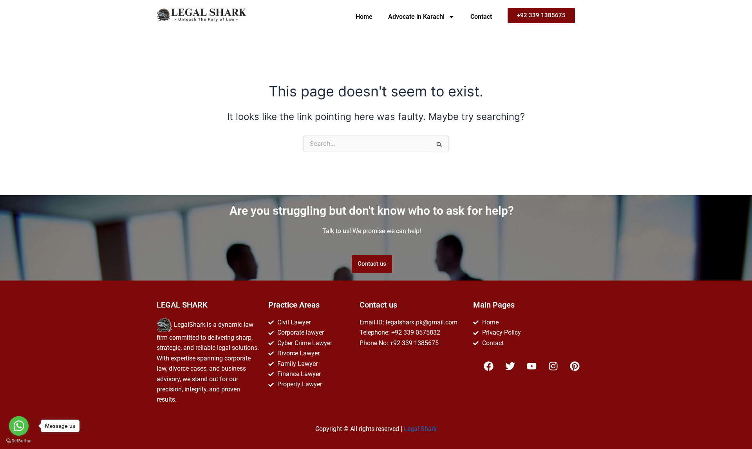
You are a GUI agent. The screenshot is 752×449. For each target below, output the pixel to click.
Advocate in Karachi (416, 16)
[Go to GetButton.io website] (18, 441)
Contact (481, 16)
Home (364, 16)
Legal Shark (420, 429)
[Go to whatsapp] (19, 426)
